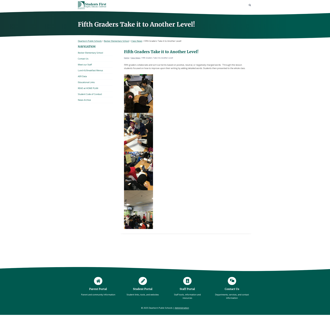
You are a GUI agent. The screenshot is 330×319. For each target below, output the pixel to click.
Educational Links (86, 82)
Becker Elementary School (90, 52)
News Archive (84, 100)
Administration (182, 307)
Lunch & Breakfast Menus (90, 70)
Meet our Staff (85, 64)
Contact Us (83, 58)
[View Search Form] (250, 5)
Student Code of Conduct (90, 94)
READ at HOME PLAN (88, 88)
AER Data (82, 76)
